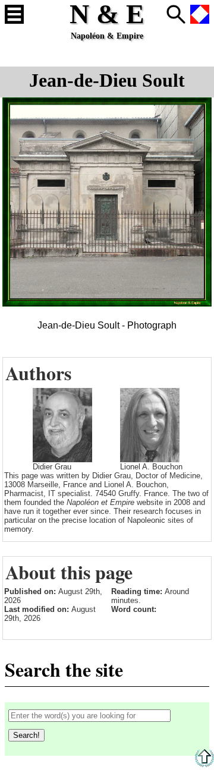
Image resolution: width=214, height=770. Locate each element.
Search (175, 14)
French (199, 14)
